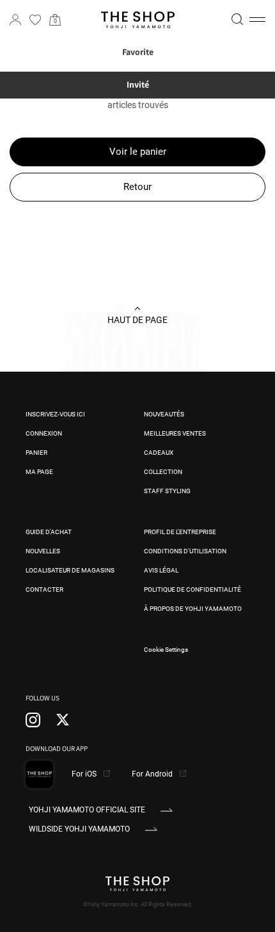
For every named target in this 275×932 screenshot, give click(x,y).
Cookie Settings (166, 649)
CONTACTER (44, 589)
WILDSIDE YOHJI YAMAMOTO (79, 829)
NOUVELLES (43, 551)
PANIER (36, 452)
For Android (153, 774)
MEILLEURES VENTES (175, 433)
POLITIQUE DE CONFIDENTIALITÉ (192, 589)
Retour (137, 187)
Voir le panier (137, 151)
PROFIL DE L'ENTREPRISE (180, 531)
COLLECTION (163, 471)
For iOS (85, 774)
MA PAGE (39, 471)
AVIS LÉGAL (161, 570)
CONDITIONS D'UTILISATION (185, 551)
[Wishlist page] (35, 20)
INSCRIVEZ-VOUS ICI (55, 414)
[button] (257, 19)
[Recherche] (237, 19)
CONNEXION (44, 433)
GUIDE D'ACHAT (49, 531)
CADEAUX (158, 452)
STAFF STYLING (167, 490)
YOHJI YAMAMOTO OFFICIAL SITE (87, 809)
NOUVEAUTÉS (164, 414)
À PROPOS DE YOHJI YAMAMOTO (193, 608)
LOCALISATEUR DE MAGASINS (70, 570)
